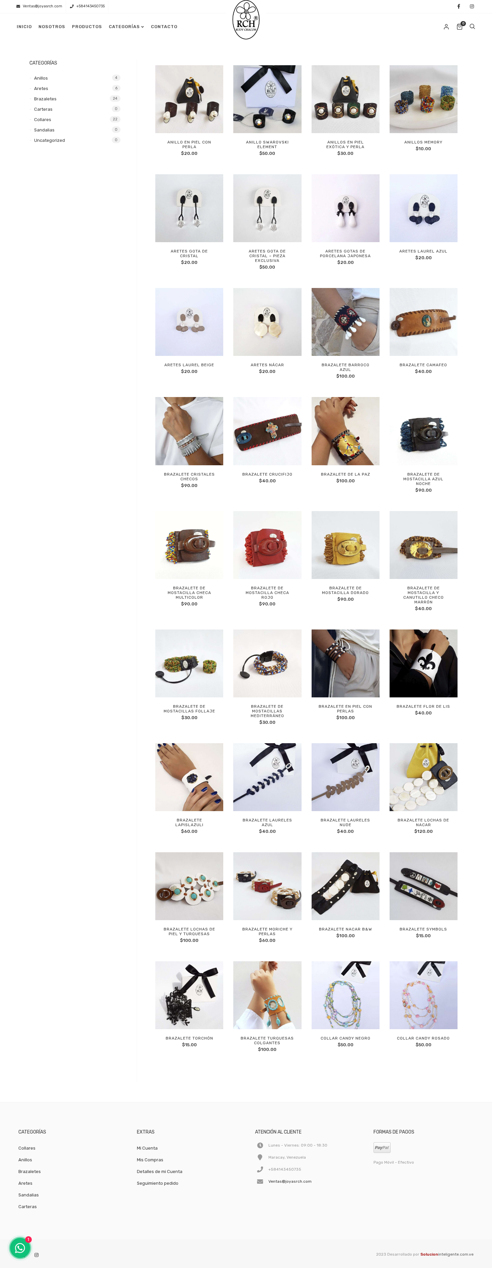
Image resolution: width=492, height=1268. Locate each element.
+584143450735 (90, 6)
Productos (87, 26)
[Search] (472, 26)
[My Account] (446, 26)
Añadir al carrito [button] (181, 125)
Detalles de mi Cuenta (159, 1171)
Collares (42, 119)
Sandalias (44, 129)
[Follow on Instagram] (472, 7)
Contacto (164, 26)
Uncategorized (49, 140)
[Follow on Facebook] (458, 7)
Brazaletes (45, 98)
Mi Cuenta (147, 1148)
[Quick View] (196, 125)
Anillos (41, 78)
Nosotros (51, 26)
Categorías (124, 26)
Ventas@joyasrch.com (42, 6)
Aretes (41, 88)
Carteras (43, 109)
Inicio (24, 26)
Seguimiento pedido (157, 1183)
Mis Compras (150, 1159)
